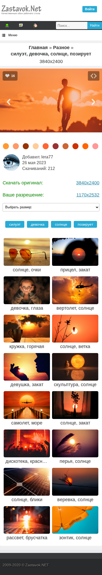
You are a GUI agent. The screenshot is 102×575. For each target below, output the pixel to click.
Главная (38, 47)
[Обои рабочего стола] (21, 16)
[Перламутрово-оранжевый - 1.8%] (66, 146)
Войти (89, 9)
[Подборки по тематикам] (21, 25)
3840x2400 (87, 182)
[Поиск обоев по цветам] (35, 25)
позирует (85, 224)
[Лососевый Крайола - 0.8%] (95, 146)
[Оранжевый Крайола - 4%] (46, 146)
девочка (37, 224)
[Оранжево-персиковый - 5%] (36, 146)
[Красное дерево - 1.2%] (75, 146)
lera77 (47, 157)
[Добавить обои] (7, 25)
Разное (61, 47)
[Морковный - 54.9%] (6, 146)
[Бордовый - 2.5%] (56, 146)
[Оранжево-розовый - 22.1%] (16, 146)
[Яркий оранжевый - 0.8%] (85, 146)
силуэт (14, 224)
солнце (61, 224)
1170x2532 (87, 195)
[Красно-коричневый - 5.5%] (26, 146)
